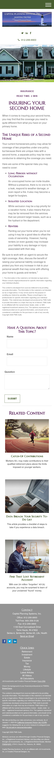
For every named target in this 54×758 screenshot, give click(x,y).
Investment (27, 654)
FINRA (4, 744)
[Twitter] (22, 33)
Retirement (27, 651)
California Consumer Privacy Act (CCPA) (32, 722)
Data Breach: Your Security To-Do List (27, 518)
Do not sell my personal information (19, 727)
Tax (27, 663)
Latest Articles (27, 672)
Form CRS (41, 681)
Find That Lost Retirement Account (27, 578)
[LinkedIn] (27, 33)
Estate (27, 657)
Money (27, 666)
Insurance (27, 660)
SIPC (9, 744)
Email (10, 354)
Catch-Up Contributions (27, 456)
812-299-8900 (28, 40)
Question (9, 371)
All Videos (27, 675)
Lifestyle (27, 669)
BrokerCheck (7, 688)
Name (10, 336)
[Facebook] (30, 33)
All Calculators (27, 678)
